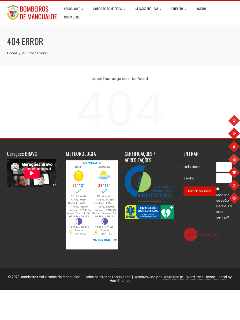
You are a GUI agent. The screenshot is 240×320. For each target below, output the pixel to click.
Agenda (201, 8)
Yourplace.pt (173, 277)
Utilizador (192, 166)
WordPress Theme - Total (206, 277)
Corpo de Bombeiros (107, 8)
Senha (189, 178)
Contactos (71, 17)
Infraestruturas (146, 8)
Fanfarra (177, 8)
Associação (72, 8)
